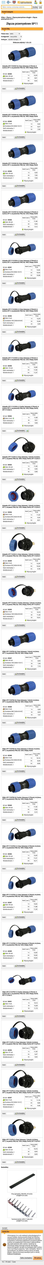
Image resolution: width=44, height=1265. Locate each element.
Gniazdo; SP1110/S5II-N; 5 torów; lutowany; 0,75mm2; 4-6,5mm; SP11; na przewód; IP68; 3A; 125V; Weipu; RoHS (20, 212)
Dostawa (5, 1230)
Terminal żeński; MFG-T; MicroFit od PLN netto (21, 1220)
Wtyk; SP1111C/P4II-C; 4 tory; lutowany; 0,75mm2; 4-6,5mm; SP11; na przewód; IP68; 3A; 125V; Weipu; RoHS (21, 944)
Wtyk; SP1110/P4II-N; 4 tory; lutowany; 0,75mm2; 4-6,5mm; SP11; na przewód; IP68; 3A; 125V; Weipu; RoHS (21, 749)
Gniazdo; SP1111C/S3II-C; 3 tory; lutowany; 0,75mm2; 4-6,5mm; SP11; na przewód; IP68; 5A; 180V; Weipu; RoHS (20, 310)
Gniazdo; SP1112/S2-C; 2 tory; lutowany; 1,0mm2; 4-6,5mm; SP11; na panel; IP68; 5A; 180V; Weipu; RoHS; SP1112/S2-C (21, 457)
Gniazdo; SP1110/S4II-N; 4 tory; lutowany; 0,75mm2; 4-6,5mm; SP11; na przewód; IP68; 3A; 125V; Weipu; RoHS (20, 164)
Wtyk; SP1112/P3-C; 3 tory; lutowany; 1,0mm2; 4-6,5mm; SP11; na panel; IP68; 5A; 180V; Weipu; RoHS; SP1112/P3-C (21, 1091)
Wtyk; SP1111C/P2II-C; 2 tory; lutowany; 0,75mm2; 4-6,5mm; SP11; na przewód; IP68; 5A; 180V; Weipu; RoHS (21, 847)
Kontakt (4, 1228)
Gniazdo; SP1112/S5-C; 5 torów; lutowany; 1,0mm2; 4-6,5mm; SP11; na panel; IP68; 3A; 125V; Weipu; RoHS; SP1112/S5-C (21, 603)
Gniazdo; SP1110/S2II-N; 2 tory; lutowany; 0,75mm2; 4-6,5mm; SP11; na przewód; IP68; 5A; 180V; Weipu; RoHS (20, 67)
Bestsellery (4, 1167)
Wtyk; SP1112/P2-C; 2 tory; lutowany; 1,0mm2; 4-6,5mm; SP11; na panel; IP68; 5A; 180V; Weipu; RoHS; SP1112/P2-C (21, 1043)
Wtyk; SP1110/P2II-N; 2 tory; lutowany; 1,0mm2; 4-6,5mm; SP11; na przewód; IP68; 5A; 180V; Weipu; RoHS (20, 652)
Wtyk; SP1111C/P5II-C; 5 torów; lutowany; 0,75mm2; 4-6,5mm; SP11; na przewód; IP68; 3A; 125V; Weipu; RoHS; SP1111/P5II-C (20, 993)
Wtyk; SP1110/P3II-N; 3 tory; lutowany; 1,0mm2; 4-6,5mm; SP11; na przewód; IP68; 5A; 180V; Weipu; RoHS (20, 701)
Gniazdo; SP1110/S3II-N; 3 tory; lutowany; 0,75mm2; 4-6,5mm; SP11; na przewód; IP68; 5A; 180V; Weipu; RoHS (20, 115)
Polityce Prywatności (14, 1254)
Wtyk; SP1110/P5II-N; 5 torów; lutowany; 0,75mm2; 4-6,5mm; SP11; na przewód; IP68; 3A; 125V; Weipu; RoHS (21, 798)
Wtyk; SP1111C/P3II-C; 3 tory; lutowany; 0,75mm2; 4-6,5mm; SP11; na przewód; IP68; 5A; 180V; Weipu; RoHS (21, 895)
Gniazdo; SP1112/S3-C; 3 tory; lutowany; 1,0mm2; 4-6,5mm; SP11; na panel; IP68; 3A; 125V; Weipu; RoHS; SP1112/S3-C (21, 506)
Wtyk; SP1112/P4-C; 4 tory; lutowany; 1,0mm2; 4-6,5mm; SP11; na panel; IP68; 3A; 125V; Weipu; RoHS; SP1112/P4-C (21, 1140)
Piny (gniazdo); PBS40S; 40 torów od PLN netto (21, 1194)
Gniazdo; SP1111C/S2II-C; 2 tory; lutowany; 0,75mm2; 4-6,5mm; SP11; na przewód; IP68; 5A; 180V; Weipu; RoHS (20, 261)
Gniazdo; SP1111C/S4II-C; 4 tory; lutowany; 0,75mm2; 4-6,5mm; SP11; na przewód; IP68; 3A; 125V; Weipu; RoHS (20, 358)
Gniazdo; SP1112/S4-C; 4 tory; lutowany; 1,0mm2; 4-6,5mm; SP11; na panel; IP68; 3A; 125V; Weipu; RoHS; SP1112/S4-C (21, 555)
